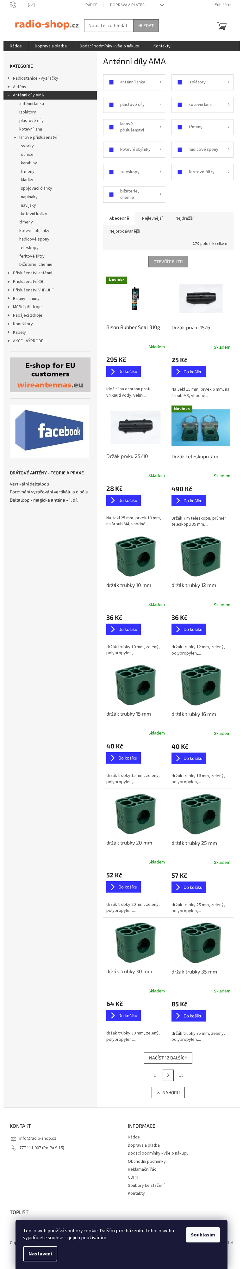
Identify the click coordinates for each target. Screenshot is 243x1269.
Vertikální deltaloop (29, 483)
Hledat (146, 25)
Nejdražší (184, 218)
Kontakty (136, 1193)
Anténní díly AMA (28, 95)
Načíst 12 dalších (168, 1057)
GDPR (133, 1177)
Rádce (91, 5)
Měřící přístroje (27, 307)
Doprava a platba (127, 5)
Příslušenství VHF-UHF (33, 290)
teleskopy (29, 248)
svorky (27, 146)
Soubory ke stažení (146, 1185)
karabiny (29, 163)
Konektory (23, 324)
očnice (27, 154)
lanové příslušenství (38, 137)
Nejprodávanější (124, 231)
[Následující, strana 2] (168, 1075)
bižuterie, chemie (36, 264)
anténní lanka (31, 104)
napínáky (29, 197)
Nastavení (40, 1253)
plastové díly (31, 121)
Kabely (19, 332)
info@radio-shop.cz (37, 1138)
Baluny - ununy (26, 299)
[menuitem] (15, 46)
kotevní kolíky (34, 214)
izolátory (27, 112)
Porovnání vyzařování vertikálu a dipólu (49, 491)
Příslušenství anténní (32, 273)
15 (181, 1075)
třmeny (27, 171)
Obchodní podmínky (147, 1161)
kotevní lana (30, 129)
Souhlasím (203, 1234)
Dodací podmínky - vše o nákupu (158, 1153)
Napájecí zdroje (27, 315)
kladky (27, 180)
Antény (19, 87)
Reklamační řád (142, 1169)
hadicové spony (34, 239)
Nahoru (171, 1092)
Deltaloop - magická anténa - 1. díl (44, 499)
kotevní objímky (34, 231)
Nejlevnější (152, 218)
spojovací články (36, 188)
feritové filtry (32, 256)
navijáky (28, 205)
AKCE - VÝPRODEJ (29, 341)
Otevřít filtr (168, 261)
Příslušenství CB (28, 281)
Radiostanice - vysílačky (35, 78)
